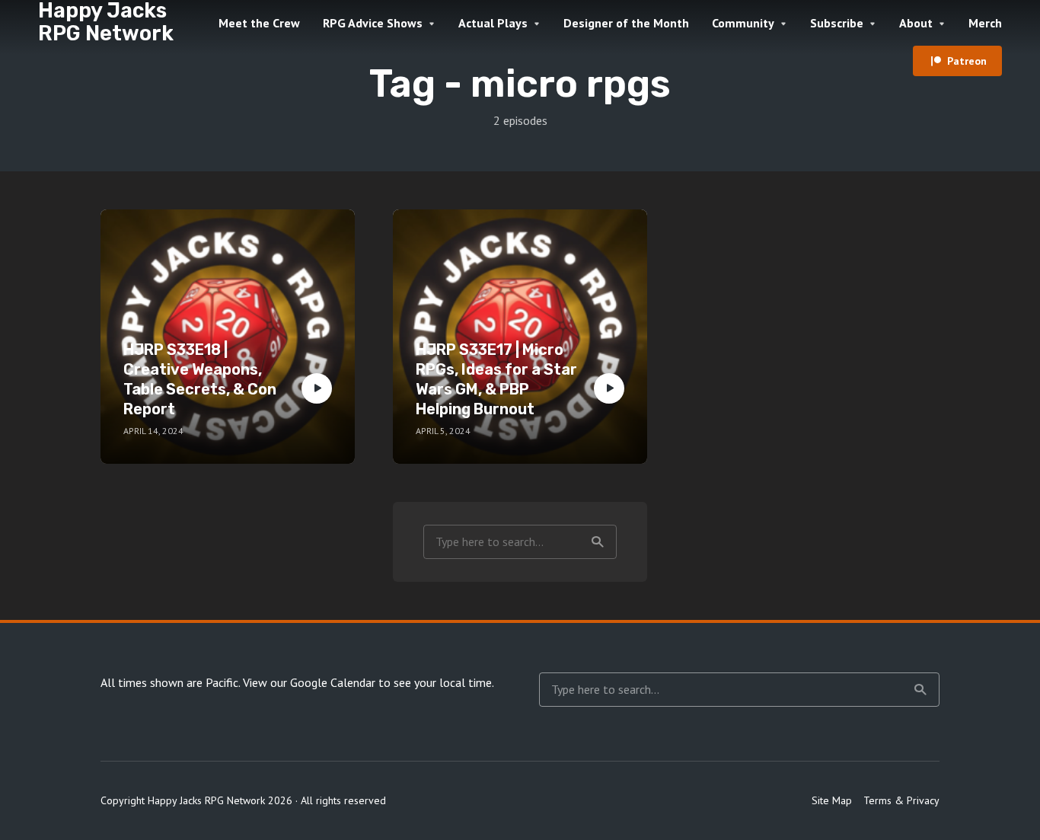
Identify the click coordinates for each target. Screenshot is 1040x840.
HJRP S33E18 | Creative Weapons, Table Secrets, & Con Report (199, 379)
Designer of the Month (626, 22)
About (916, 22)
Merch (985, 22)
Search (598, 542)
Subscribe (836, 22)
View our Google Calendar (309, 682)
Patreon (967, 61)
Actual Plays (493, 22)
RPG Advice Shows (373, 22)
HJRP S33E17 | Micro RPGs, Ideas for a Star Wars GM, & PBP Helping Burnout (496, 379)
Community (743, 22)
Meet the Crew (259, 22)
